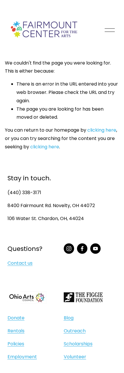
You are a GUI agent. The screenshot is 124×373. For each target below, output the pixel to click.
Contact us (20, 263)
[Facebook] (82, 248)
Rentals (16, 330)
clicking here (101, 130)
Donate (16, 318)
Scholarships (78, 343)
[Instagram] (69, 248)
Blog (69, 318)
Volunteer (75, 356)
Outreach (75, 330)
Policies (15, 343)
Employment (22, 356)
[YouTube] (95, 248)
